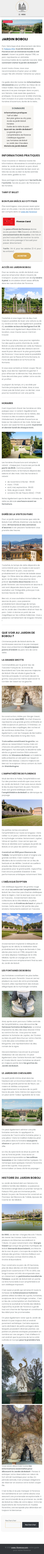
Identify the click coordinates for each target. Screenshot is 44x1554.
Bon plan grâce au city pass (19, 118)
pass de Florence (29, 211)
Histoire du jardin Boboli (15, 146)
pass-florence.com (19, 1547)
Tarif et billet (12, 115)
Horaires (10, 124)
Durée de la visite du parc (18, 126)
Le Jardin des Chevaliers (17, 143)
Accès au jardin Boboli (16, 121)
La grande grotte (14, 132)
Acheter (22, 256)
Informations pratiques (15, 113)
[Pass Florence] (22, 6)
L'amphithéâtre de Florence (19, 135)
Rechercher (10, 1520)
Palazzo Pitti (9, 49)
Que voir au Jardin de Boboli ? (18, 129)
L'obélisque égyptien (16, 137)
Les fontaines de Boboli (17, 140)
